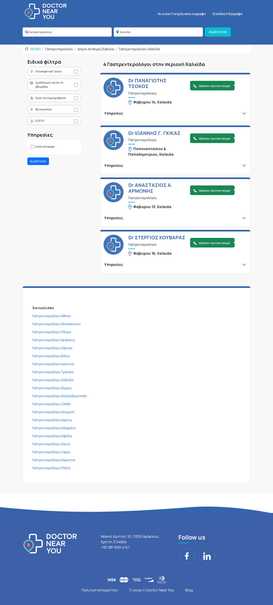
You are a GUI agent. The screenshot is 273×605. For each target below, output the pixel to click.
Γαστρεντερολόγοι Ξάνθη (51, 404)
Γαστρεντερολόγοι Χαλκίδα (139, 49)
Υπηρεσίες (113, 113)
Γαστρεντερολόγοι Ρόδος (51, 468)
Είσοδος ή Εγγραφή (227, 14)
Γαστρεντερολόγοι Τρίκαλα (53, 372)
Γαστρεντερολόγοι (59, 49)
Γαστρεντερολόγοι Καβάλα (52, 436)
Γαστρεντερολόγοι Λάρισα (52, 348)
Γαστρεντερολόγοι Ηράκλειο (53, 340)
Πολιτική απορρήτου (99, 590)
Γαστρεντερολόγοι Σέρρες (52, 388)
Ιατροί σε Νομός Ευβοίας (96, 49)
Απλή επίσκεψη (45, 146)
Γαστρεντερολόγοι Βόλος (51, 356)
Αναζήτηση (218, 32)
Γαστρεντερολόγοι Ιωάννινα (53, 364)
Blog (189, 590)
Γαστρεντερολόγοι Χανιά (51, 444)
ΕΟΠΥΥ (40, 121)
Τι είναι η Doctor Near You (151, 590)
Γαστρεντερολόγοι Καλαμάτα (54, 428)
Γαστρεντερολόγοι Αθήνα (51, 316)
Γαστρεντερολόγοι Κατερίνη (53, 412)
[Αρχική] (46, 11)
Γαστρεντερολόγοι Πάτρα (51, 332)
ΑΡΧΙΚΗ (35, 49)
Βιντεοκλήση (44, 109)
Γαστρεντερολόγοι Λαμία (51, 452)
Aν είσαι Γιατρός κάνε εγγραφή (182, 14)
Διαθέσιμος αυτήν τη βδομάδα (49, 85)
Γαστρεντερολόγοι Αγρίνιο (52, 420)
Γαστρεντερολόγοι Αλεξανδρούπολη (59, 396)
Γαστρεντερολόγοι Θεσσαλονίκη (56, 324)
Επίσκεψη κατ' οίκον (49, 71)
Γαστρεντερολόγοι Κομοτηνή (53, 460)
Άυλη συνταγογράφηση (51, 98)
